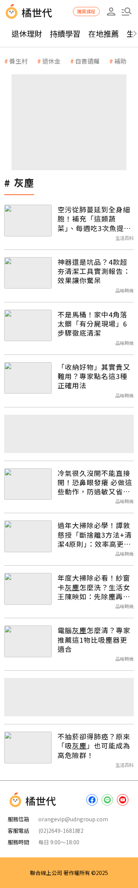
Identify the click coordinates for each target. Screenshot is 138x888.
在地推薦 (103, 33)
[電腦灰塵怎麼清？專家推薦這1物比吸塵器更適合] (28, 641)
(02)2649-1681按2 (61, 830)
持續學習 (65, 33)
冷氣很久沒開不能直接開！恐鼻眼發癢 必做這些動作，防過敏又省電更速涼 (95, 482)
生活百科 (124, 238)
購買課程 (86, 11)
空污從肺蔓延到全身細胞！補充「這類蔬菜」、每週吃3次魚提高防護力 (94, 219)
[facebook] (92, 800)
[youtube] (122, 800)
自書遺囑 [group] (87, 61)
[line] (107, 800)
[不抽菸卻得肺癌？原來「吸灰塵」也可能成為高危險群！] (28, 747)
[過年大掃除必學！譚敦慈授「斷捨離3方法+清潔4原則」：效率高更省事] (28, 536)
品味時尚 (124, 290)
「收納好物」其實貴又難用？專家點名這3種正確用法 (94, 376)
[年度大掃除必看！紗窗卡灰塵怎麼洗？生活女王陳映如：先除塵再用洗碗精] (28, 589)
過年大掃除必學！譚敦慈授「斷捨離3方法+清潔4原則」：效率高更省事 (95, 534)
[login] (111, 11)
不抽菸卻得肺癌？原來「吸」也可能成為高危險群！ (94, 746)
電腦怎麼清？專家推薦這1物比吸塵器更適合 (94, 639)
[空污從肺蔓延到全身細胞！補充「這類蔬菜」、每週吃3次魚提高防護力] (28, 220)
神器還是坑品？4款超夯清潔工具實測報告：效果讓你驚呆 (94, 271)
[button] (126, 11)
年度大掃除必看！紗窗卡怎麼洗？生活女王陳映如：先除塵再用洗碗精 (94, 587)
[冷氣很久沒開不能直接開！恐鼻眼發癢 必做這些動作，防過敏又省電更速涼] (28, 484)
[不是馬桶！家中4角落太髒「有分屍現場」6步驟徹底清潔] (28, 325)
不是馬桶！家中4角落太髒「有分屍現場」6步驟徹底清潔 (92, 324)
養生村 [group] (18, 61)
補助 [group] (120, 61)
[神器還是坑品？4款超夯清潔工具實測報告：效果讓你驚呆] (28, 273)
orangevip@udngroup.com (73, 819)
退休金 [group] (51, 61)
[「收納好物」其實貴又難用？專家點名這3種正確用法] (28, 378)
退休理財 (27, 33)
